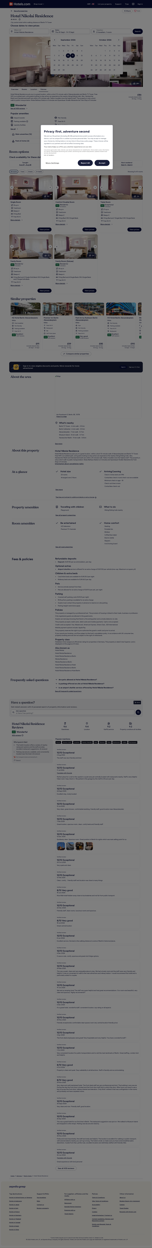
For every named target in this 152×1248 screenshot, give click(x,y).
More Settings (52, 163)
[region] (77, 147)
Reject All (85, 163)
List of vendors (49, 155)
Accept (102, 163)
